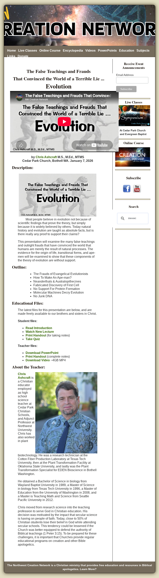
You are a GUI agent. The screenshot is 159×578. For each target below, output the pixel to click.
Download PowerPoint (42, 352)
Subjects (143, 50)
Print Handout (36, 335)
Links (11, 56)
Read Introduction (39, 328)
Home (11, 50)
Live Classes (27, 50)
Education (126, 50)
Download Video (38, 360)
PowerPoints (107, 50)
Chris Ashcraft (46, 157)
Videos (90, 50)
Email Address (125, 74)
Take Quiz (33, 339)
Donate (23, 56)
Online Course (49, 50)
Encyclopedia (73, 50)
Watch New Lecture (40, 331)
